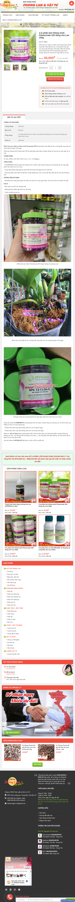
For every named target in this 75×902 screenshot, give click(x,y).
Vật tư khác (10, 648)
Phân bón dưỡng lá (13, 599)
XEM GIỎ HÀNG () (56, 79)
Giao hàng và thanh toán (47, 818)
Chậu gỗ (9, 616)
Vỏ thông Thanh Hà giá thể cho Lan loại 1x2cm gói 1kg (28, 747)
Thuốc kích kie (11, 631)
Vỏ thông (10, 571)
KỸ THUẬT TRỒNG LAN (50, 15)
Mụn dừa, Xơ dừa (12, 574)
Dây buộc (10, 645)
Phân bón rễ (11, 602)
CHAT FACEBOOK (68, 900)
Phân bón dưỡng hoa (13, 597)
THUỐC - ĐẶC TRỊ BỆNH (14, 625)
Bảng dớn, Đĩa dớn (13, 577)
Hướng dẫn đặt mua (45, 815)
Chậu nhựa (10, 614)
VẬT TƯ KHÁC (11, 637)
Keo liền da (10, 642)
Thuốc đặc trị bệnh (13, 633)
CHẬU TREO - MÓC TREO (14, 608)
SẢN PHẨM (20, 15)
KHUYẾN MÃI (33, 15)
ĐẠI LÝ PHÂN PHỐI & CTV (12, 20)
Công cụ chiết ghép (13, 639)
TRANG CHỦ (7, 15)
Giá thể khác (11, 585)
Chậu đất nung (11, 611)
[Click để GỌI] (9, 896)
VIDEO (65, 15)
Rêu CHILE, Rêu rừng (14, 579)
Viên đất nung (11, 582)
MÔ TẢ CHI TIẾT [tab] (14, 117)
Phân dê (9, 591)
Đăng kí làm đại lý (45, 820)
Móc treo (10, 622)
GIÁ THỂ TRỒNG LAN (13, 568)
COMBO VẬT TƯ (11, 651)
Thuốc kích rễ (11, 628)
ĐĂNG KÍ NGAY (14, 732)
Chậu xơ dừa (11, 619)
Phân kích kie (11, 605)
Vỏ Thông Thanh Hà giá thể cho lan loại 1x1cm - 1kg (62, 747)
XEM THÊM (37, 764)
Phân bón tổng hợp (49, 24)
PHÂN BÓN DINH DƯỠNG (33, 24)
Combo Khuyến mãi (13, 654)
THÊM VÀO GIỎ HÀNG (56, 74)
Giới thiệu (42, 813)
